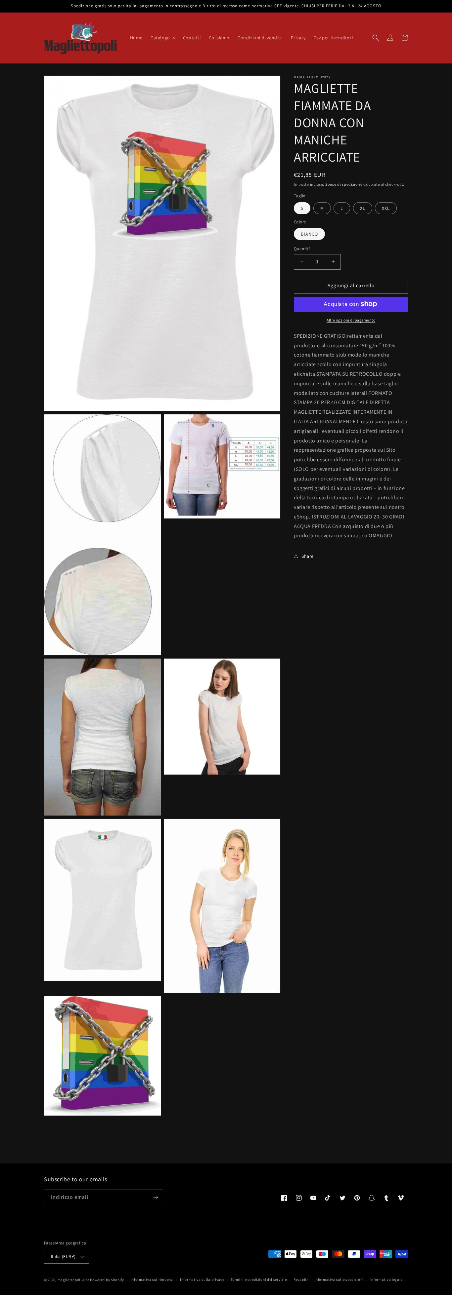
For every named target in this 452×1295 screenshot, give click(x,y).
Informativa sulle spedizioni (339, 1279)
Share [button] (307, 556)
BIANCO (309, 234)
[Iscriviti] (155, 1197)
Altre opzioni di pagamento (351, 319)
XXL (386, 208)
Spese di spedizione (343, 184)
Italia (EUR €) (63, 1256)
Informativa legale (386, 1279)
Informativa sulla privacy (202, 1279)
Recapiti (301, 1279)
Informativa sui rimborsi (152, 1279)
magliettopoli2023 (73, 1279)
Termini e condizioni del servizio (259, 1279)
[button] (163, 38)
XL (362, 208)
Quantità (302, 248)
